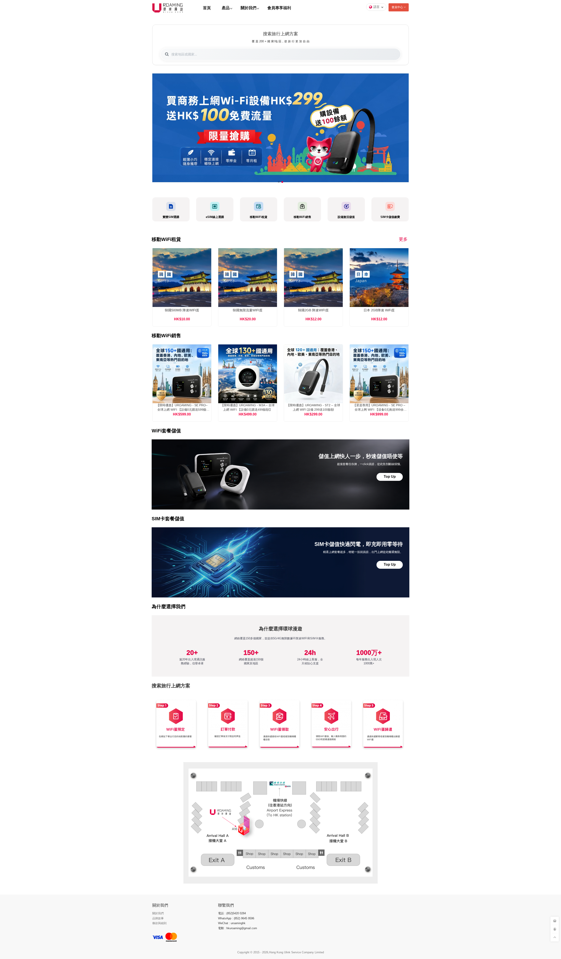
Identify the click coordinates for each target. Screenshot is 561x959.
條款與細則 (159, 923)
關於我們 (248, 8)
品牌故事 (158, 918)
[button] (279, 182)
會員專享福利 (279, 8)
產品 (226, 8)
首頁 (207, 8)
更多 (403, 239)
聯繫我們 (226, 905)
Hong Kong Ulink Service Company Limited (296, 952)
